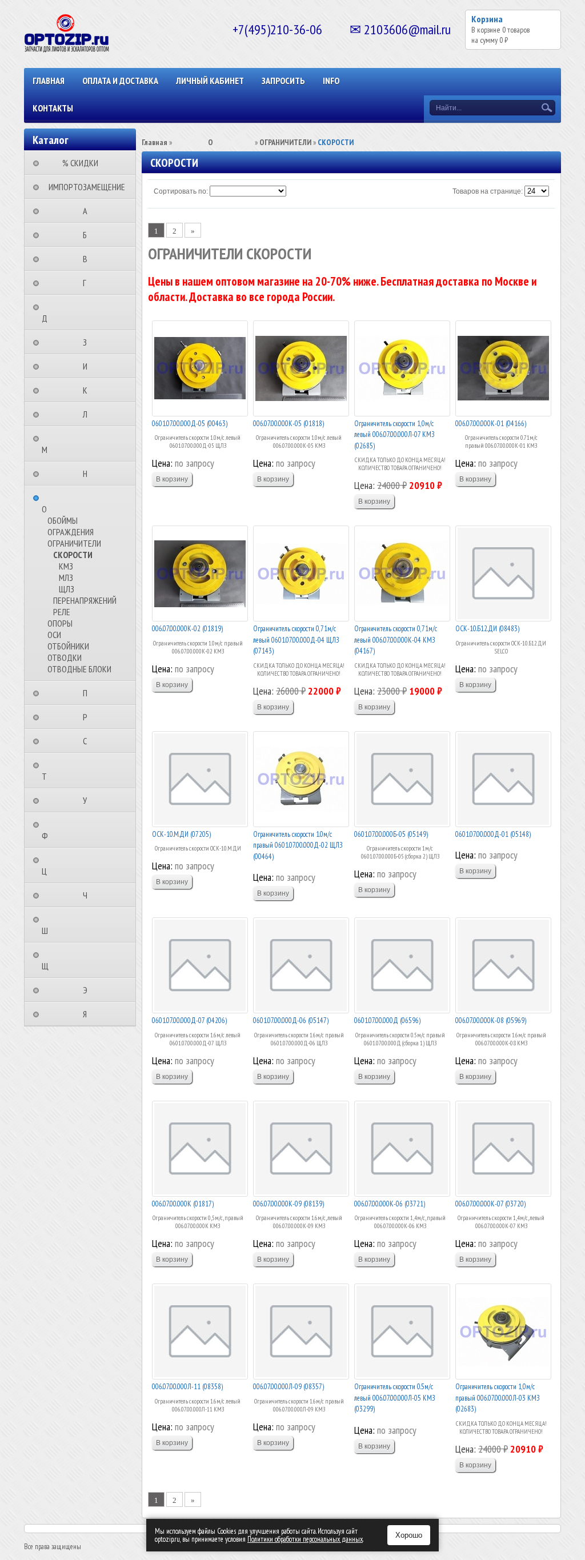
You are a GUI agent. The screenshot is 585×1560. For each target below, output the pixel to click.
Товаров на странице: (487, 191)
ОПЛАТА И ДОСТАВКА (120, 80)
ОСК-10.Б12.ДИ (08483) (487, 628)
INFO (331, 80)
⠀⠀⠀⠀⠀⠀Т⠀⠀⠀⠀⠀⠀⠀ (68, 770)
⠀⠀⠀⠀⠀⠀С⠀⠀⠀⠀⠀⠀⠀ (88, 741)
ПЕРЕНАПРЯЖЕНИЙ (85, 600)
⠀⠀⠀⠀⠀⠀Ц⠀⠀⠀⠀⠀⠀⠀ (68, 865)
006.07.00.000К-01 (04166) (490, 423)
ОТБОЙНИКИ (68, 646)
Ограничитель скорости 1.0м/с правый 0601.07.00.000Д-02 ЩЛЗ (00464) (298, 845)
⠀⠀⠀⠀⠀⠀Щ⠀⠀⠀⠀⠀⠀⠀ (69, 960)
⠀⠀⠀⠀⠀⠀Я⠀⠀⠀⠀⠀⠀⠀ (88, 1014)
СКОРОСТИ (73, 554)
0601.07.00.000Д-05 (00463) (189, 423)
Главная (49, 80)
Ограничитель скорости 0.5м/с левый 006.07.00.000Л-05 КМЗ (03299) (394, 1398)
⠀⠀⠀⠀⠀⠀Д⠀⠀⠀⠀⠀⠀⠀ (68, 312)
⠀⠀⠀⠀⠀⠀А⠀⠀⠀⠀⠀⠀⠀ (88, 210)
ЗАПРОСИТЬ (283, 80)
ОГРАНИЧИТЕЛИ (74, 543)
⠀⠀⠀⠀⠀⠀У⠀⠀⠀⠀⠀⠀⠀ (88, 800)
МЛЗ (66, 577)
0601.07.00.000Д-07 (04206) (189, 1020)
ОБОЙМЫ (62, 520)
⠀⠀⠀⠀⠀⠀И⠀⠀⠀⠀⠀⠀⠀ (88, 366)
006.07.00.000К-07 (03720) (490, 1204)
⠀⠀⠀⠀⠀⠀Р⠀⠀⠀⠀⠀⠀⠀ (88, 717)
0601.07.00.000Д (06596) (387, 1020)
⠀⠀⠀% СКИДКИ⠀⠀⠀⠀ (84, 163)
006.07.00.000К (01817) (183, 1204)
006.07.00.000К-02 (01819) (187, 628)
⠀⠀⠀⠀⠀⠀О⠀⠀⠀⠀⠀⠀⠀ (68, 503)
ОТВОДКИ (64, 657)
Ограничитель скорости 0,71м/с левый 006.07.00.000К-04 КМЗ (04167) (395, 640)
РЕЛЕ (61, 611)
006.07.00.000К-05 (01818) (288, 423)
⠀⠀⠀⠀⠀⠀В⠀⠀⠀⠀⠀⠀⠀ (88, 258)
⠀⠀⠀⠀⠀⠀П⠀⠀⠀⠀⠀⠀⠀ (88, 693)
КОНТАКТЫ (53, 108)
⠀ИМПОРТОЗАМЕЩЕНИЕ (83, 187)
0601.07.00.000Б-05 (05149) (391, 834)
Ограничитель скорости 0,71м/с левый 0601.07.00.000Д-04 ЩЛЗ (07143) (296, 640)
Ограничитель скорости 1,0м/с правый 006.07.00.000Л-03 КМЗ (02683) (497, 1398)
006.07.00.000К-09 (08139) (288, 1204)
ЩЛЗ (66, 589)
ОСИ (54, 634)
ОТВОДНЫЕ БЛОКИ (79, 669)
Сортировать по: (181, 191)
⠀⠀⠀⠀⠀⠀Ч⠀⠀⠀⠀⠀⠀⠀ (88, 895)
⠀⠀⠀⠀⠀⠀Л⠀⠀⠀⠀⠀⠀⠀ (88, 414)
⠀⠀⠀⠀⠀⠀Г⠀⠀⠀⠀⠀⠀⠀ (88, 282)
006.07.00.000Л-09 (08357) (288, 1386)
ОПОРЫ (60, 623)
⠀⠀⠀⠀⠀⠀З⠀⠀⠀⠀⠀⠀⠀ (88, 342)
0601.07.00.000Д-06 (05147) (290, 1020)
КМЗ (66, 566)
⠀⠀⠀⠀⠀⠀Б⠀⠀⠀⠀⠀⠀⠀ (88, 234)
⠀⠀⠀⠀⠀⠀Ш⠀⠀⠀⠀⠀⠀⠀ (69, 924)
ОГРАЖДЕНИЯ (70, 532)
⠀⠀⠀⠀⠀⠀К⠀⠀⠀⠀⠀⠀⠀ (88, 390)
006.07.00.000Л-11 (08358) (187, 1386)
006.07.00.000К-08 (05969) (490, 1020)
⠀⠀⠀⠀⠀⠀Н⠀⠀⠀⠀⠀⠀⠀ (88, 473)
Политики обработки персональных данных (305, 1539)
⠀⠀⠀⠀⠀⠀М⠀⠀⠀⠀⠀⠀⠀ (68, 443)
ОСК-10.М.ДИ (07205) (181, 834)
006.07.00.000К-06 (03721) (389, 1204)
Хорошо (408, 1535)
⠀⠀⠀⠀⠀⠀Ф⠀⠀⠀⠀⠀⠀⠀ (69, 830)
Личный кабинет (210, 80)
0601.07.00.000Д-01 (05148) (493, 834)
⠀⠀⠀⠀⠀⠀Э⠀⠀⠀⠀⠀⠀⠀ (88, 990)
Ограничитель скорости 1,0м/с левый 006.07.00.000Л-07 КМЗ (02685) (394, 435)
